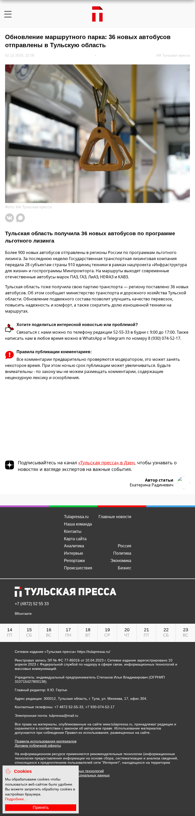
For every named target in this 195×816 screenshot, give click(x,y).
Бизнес (124, 568)
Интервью (73, 553)
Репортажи (74, 560)
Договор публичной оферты (38, 745)
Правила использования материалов (45, 741)
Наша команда (78, 524)
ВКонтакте (23, 614)
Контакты (73, 531)
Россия (124, 546)
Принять (41, 807)
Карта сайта (75, 539)
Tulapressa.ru (76, 517)
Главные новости (115, 517)
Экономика (120, 560)
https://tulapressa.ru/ (93, 652)
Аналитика (74, 546)
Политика (122, 553)
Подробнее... (16, 799)
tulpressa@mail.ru (63, 715)
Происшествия (78, 568)
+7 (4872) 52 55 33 (32, 604)
